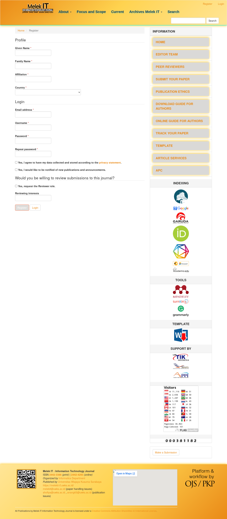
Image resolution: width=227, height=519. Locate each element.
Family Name (29, 61)
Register (207, 4)
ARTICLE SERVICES (171, 158)
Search (173, 12)
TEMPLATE (164, 145)
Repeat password (32, 149)
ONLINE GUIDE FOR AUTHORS (179, 121)
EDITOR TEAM (167, 54)
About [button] (64, 12)
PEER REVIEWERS (170, 66)
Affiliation (27, 74)
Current (117, 12)
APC (159, 170)
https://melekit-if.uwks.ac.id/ (58, 485)
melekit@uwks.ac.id (54, 489)
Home (21, 30)
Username (27, 123)
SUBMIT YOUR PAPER (173, 79)
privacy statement (110, 162)
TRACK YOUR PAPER (172, 133)
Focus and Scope (91, 12)
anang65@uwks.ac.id (79, 492)
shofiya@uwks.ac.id (54, 492)
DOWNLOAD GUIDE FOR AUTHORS (174, 106)
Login (221, 4)
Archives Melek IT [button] (144, 12)
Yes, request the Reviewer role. (36, 186)
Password (27, 136)
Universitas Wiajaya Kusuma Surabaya (79, 481)
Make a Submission (166, 452)
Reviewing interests (27, 193)
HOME (160, 42)
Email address (30, 109)
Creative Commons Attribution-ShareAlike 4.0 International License (124, 510)
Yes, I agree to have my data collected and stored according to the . (69, 162)
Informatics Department (72, 478)
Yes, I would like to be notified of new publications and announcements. (61, 170)
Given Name (28, 48)
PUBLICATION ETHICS (173, 91)
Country (26, 87)
